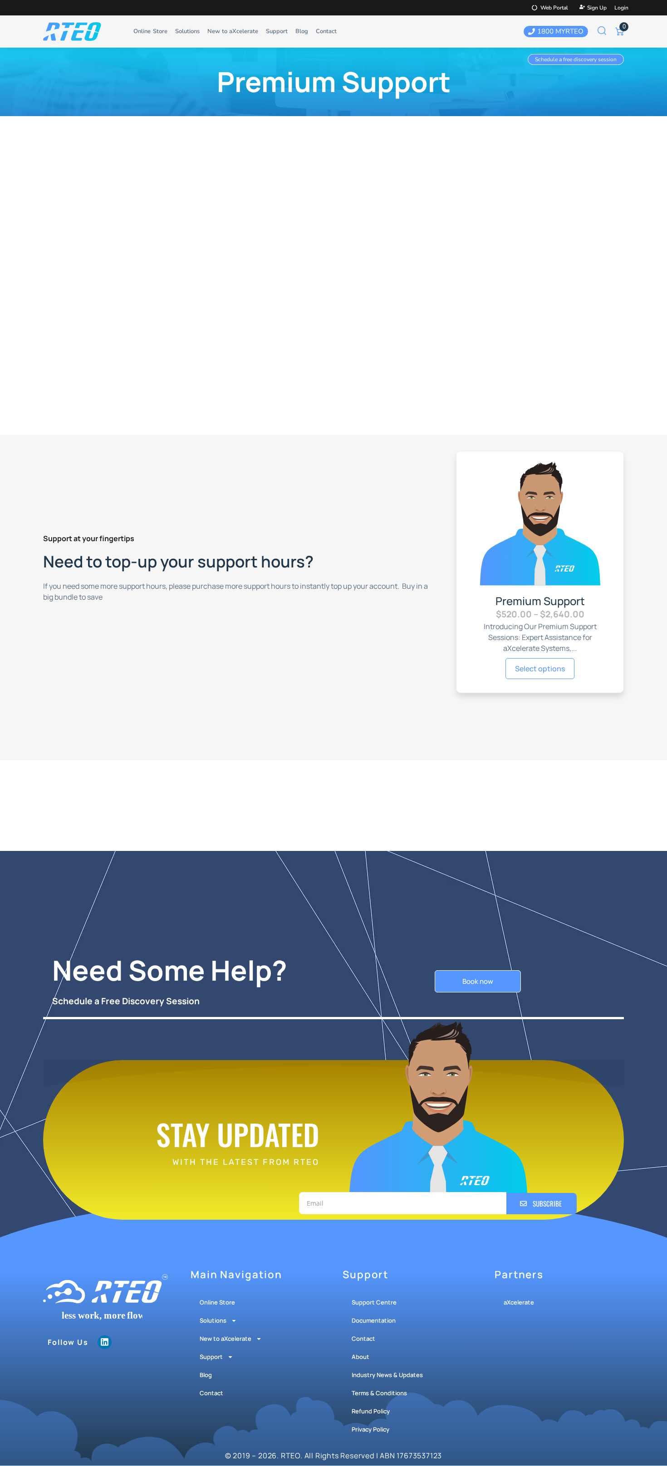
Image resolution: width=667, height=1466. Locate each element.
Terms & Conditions (379, 1393)
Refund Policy (371, 1411)
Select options (540, 669)
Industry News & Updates (387, 1375)
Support (277, 31)
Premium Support (540, 600)
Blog (301, 31)
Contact (326, 31)
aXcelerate (519, 1302)
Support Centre (374, 1302)
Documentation (374, 1320)
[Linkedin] (104, 1342)
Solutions (187, 31)
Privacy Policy (370, 1429)
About (360, 1357)
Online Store (150, 31)
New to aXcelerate (233, 31)
